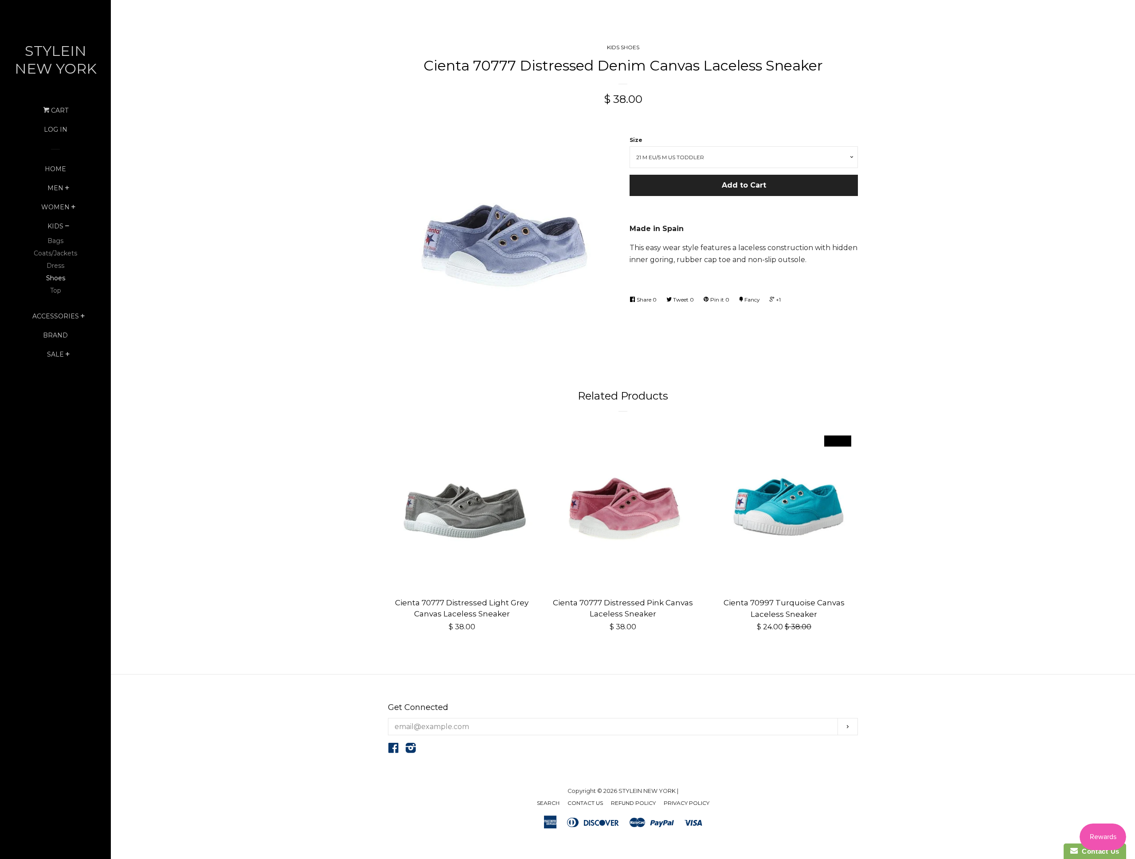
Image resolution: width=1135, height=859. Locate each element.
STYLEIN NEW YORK (56, 59)
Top (55, 290)
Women (55, 207)
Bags (55, 241)
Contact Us (585, 803)
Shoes (55, 278)
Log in (55, 129)
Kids (55, 226)
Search (548, 803)
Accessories (55, 316)
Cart (58, 110)
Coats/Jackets (55, 253)
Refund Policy (633, 803)
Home (55, 169)
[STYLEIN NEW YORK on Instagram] (410, 749)
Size (636, 140)
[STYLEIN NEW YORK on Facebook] (393, 749)
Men (55, 188)
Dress (55, 266)
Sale (55, 354)
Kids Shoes (623, 47)
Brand (55, 335)
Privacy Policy (686, 803)
